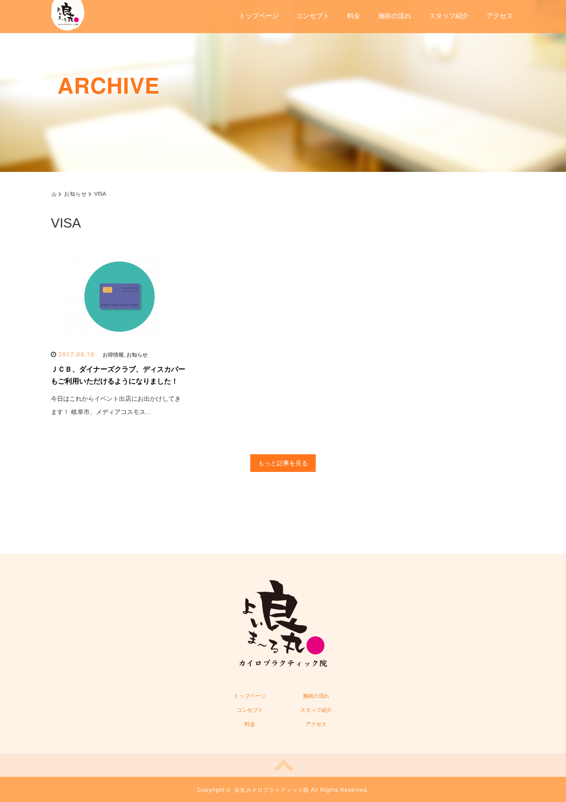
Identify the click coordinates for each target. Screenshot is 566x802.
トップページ (259, 15)
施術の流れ (394, 15)
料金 (353, 15)
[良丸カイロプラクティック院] (67, 14)
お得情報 (113, 355)
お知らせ (137, 355)
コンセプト (312, 15)
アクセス (499, 15)
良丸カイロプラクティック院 (271, 789)
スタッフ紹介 (449, 15)
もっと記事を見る (283, 463)
